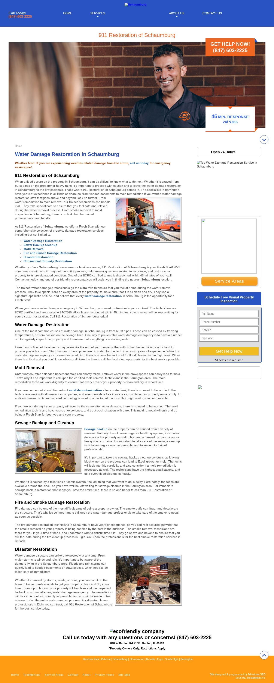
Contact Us (212, 13)
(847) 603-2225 (20, 16)
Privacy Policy (104, 674)
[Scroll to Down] (264, 139)
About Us (176, 13)
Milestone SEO (256, 674)
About (87, 674)
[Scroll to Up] (264, 655)
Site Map (124, 674)
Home (67, 13)
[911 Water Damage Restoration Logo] (136, 4)
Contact (73, 674)
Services (97, 13)
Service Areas (229, 281)
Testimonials (31, 674)
